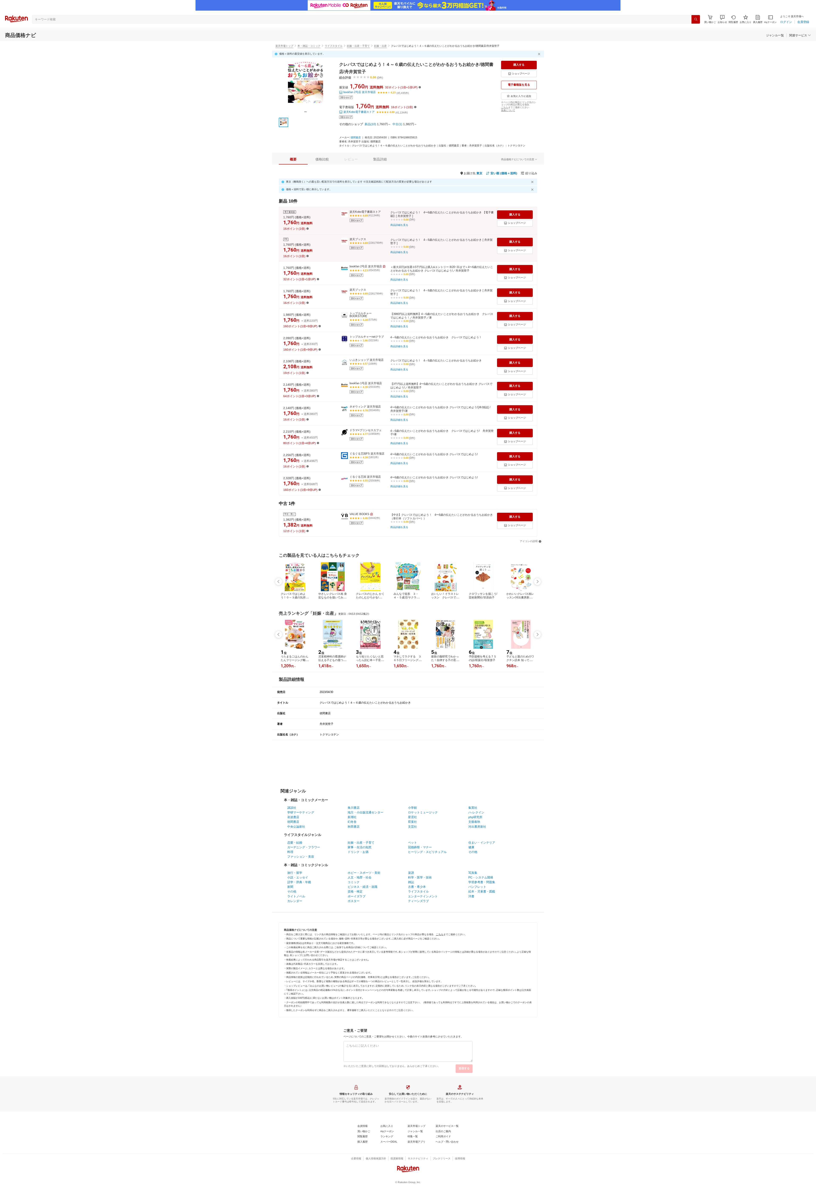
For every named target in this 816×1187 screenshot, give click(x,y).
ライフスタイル (334, 45)
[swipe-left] (278, 581)
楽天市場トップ (284, 45)
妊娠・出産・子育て (358, 45)
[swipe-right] (537, 581)
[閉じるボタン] (540, 54)
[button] (722, 19)
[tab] (293, 159)
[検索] (695, 19)
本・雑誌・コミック (309, 45)
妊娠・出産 (380, 45)
